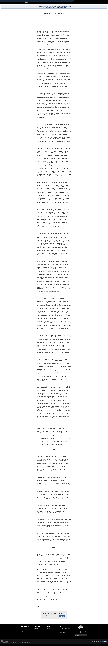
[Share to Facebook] (52, 16)
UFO (80, 2)
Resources (75, 2)
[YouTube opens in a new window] (83, 1)
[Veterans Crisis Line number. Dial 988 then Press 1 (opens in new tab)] (4, 641)
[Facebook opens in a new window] (77, 1)
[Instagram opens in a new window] (79, 1)
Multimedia (58, 2)
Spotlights (65, 2)
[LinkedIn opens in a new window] (81, 1)
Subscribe (62, 616)
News (53, 2)
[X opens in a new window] (75, 1)
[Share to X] (53, 16)
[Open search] (83, 3)
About (70, 2)
